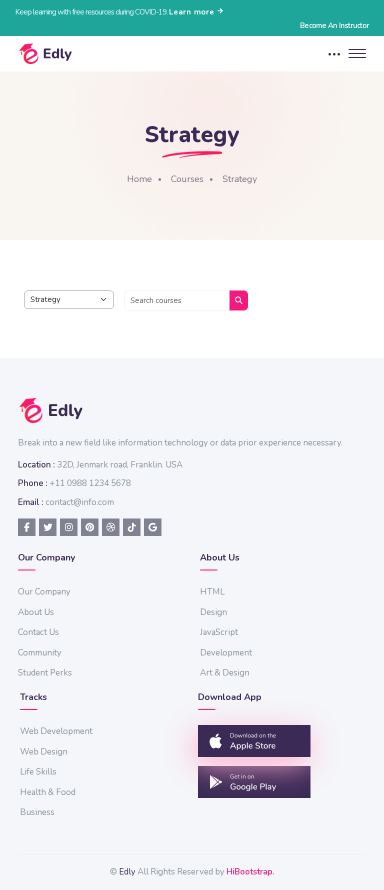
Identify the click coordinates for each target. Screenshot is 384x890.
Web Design (44, 752)
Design (213, 612)
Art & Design (225, 672)
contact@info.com (80, 502)
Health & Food (48, 792)
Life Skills (38, 772)
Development (226, 652)
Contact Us (38, 632)
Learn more (192, 12)
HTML (212, 592)
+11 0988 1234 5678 (90, 483)
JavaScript (219, 632)
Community (40, 652)
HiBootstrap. (250, 872)
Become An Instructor (334, 25)
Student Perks (45, 672)
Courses (187, 179)
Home (139, 179)
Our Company (44, 592)
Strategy (239, 179)
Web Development (56, 731)
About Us (36, 612)
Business (37, 812)
